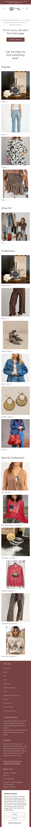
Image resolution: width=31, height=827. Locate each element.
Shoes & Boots (6, 351)
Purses (3, 449)
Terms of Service (8, 707)
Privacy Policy (9, 810)
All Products (7, 668)
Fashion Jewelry (7, 417)
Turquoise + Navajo (8, 558)
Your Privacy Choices (9, 711)
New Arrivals (5, 492)
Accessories (5, 285)
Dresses (4, 167)
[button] (3, 8)
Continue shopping (15, 39)
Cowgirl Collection (7, 591)
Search (5, 691)
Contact (5, 699)
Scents (3, 101)
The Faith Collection (8, 656)
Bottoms (4, 318)
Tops (3, 200)
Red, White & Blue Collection (11, 525)
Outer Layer (5, 384)
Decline (14, 818)
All (2, 243)
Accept (14, 814)
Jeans (3, 134)
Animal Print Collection (9, 623)
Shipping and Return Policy (11, 695)
